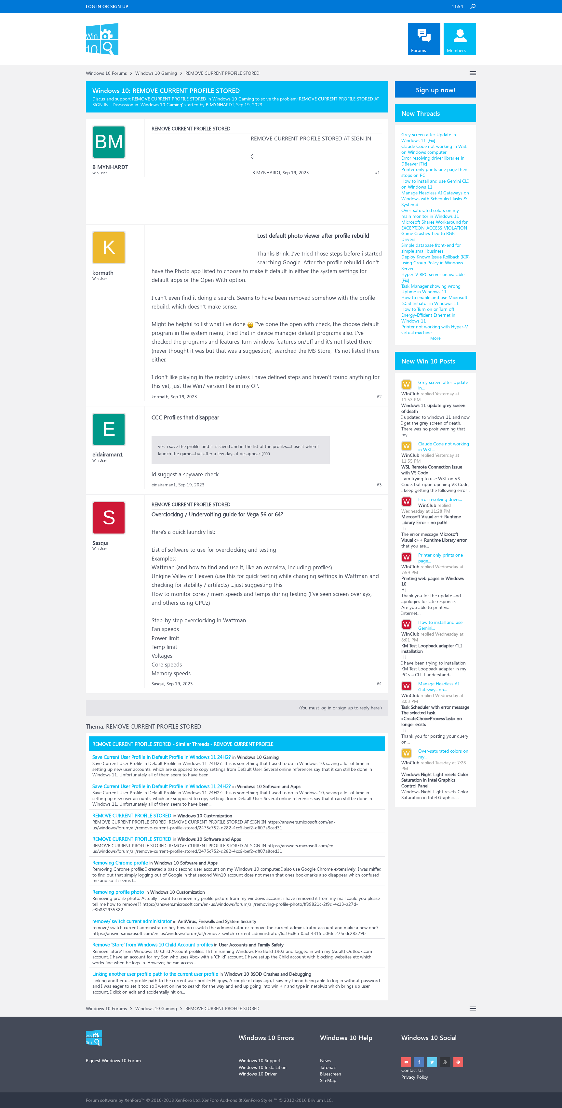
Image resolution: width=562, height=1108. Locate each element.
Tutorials (328, 1067)
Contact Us (412, 1070)
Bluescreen (330, 1074)
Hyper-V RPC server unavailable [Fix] (432, 277)
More (435, 338)
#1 (377, 173)
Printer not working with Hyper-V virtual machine (434, 329)
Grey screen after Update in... (443, 385)
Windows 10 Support (260, 1060)
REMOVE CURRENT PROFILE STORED (131, 815)
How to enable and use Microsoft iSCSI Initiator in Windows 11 (434, 300)
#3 (379, 485)
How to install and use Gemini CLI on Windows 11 (435, 184)
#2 (379, 397)
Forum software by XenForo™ (143, 1100)
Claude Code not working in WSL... (443, 447)
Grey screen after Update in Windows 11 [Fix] (428, 137)
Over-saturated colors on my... (443, 754)
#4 (379, 684)
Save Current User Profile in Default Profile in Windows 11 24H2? (161, 757)
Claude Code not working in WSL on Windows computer (434, 149)
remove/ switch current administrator (132, 921)
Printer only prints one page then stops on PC (434, 172)
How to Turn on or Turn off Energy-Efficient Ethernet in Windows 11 (428, 315)
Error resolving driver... (440, 499)
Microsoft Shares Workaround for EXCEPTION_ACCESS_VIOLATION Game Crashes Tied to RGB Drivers (434, 231)
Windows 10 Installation (263, 1067)
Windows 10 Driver (258, 1074)
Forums (418, 50)
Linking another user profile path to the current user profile (155, 973)
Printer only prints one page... (440, 558)
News (325, 1060)
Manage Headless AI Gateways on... (438, 686)
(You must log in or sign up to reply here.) (340, 708)
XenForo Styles (258, 1100)
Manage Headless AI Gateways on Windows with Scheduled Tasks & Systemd (435, 198)
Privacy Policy (414, 1077)
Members (456, 50)
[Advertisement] (200, 174)
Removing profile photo (118, 892)
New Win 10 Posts (428, 360)
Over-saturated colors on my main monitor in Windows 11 (430, 213)
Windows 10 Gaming (161, 104)
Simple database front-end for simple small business (431, 248)
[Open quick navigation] (473, 73)
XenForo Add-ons (219, 1100)
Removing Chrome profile (120, 862)
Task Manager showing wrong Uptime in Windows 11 (431, 289)
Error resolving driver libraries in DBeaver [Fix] (432, 161)
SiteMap (328, 1080)
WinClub (410, 393)
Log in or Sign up (107, 6)
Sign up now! (435, 89)
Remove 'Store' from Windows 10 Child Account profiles (152, 944)
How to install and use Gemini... (440, 625)
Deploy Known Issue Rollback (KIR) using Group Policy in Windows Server (435, 262)
